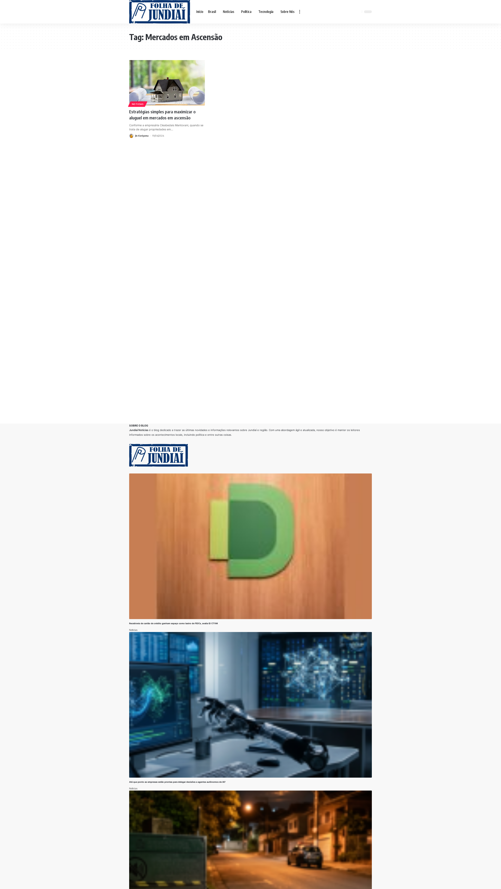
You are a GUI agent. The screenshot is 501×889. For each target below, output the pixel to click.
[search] (358, 11)
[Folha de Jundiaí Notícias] (159, 11)
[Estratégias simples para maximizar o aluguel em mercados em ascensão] (167, 82)
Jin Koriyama (142, 135)
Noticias (138, 104)
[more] (299, 11)
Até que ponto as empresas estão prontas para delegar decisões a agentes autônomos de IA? (177, 782)
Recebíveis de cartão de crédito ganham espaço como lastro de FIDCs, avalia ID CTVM (173, 623)
